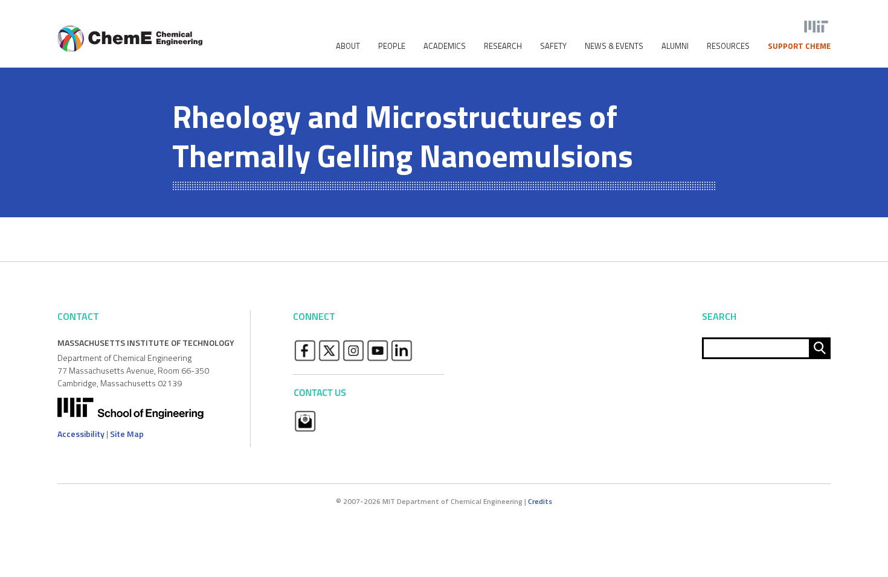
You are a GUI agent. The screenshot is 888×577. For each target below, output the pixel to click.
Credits (540, 501)
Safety (553, 46)
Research (503, 46)
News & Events (614, 46)
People (391, 46)
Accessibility (81, 433)
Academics (444, 46)
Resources (728, 46)
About (348, 46)
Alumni (675, 46)
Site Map (127, 433)
